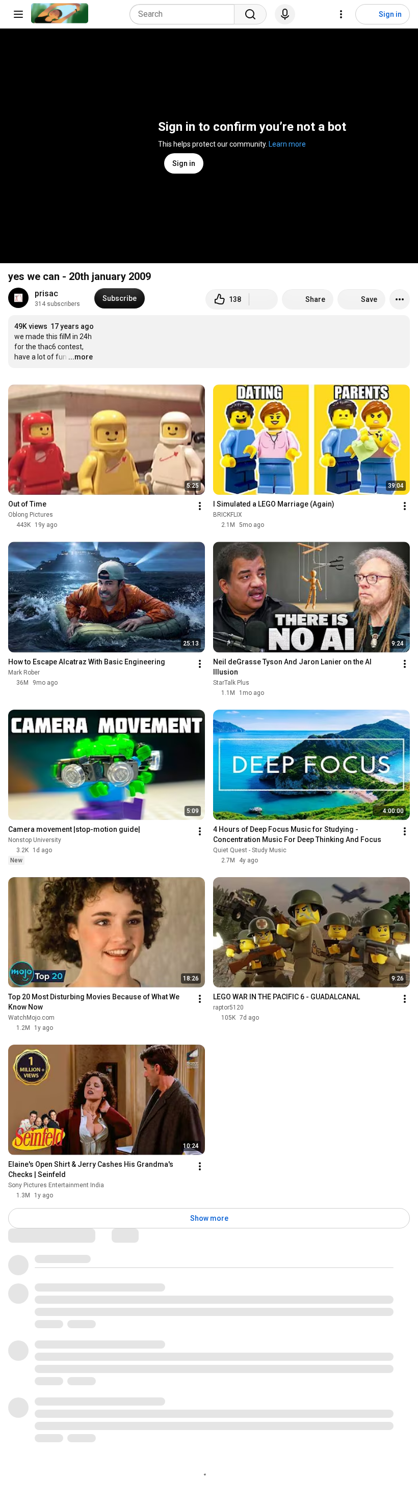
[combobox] (185, 14)
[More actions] (399, 299)
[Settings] (341, 14)
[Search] (250, 14)
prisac (46, 293)
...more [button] (80, 357)
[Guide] (18, 14)
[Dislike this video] (263, 299)
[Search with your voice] (285, 14)
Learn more (287, 144)
